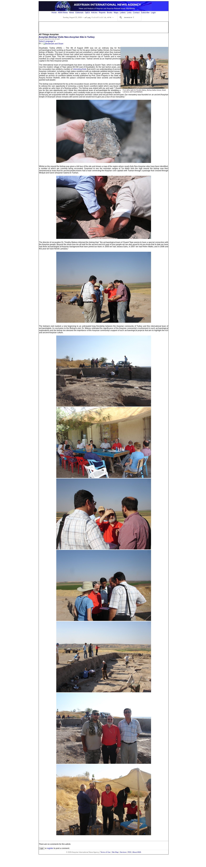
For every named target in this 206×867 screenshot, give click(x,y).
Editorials (79, 13)
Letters (123, 13)
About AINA (136, 852)
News (71, 13)
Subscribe (145, 13)
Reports (102, 13)
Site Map (115, 852)
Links (129, 13)
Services (123, 852)
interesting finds (79, 69)
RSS (129, 852)
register (50, 848)
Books (109, 13)
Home (54, 13)
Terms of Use (105, 852)
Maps (116, 13)
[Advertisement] (103, 27)
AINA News (63, 13)
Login (153, 13)
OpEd (87, 13)
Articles (94, 13)
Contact (136, 13)
